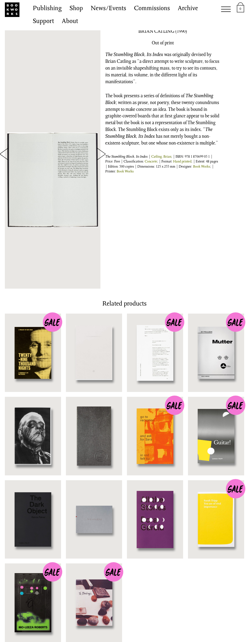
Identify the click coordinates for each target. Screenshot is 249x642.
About (70, 21)
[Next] (101, 154)
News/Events (108, 8)
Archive (188, 8)
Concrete (151, 162)
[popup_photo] (52, 180)
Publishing (47, 8)
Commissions (152, 8)
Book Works (201, 167)
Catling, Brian (161, 157)
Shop (76, 8)
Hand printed (182, 162)
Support (43, 21)
